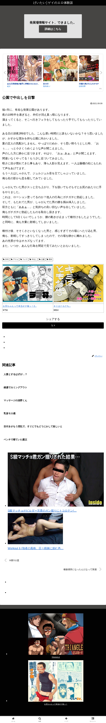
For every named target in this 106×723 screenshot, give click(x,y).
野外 (50, 259)
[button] (98, 506)
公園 (42, 259)
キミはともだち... (62, 306)
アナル (15, 259)
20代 (7, 259)
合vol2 (45, 83)
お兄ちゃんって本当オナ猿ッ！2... (20, 306)
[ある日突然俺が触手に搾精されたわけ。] (24, 68)
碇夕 (8, 86)
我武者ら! (46, 86)
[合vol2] (60, 68)
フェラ (24, 259)
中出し (34, 259)
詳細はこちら (53, 28)
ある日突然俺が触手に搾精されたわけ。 (23, 83)
